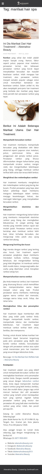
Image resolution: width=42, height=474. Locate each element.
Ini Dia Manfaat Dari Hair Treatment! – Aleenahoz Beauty (17, 46)
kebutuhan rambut (30, 381)
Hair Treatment (9, 54)
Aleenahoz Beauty (23, 449)
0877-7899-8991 (21, 438)
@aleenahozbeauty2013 (23, 451)
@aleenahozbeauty (24, 446)
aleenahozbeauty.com (24, 443)
